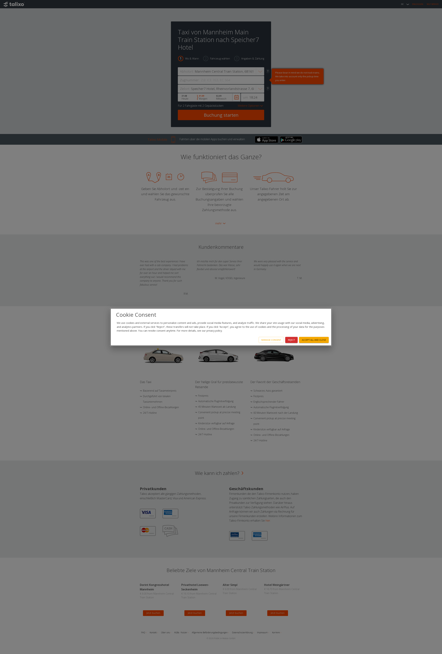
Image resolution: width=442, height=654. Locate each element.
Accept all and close (314, 339)
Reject (291, 339)
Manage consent (271, 339)
